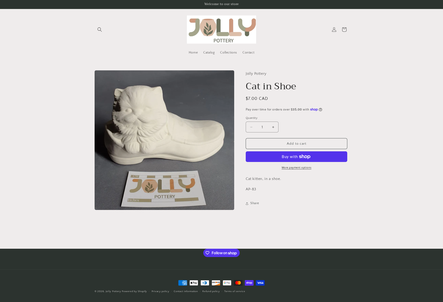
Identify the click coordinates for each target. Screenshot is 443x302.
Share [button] (254, 203)
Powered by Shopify (134, 291)
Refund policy (211, 291)
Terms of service (234, 291)
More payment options (296, 167)
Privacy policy (160, 291)
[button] (100, 29)
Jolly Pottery (113, 291)
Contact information (186, 291)
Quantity (251, 118)
